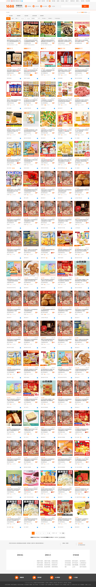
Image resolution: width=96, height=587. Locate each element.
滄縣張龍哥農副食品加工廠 (45, 43)
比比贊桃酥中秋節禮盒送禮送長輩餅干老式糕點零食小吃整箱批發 (64, 280)
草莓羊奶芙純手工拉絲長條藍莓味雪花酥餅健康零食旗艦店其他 (47, 460)
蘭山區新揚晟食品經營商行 (45, 103)
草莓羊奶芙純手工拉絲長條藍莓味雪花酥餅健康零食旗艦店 (64, 190)
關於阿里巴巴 (60, 582)
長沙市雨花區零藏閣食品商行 (11, 432)
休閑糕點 (29, 44)
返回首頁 (56, 537)
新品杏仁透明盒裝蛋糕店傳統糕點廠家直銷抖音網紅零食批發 (30, 71)
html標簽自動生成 (83, 562)
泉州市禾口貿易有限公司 (11, 43)
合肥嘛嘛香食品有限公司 (62, 162)
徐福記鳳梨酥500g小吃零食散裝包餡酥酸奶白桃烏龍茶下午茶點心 (47, 131)
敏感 (65, 566)
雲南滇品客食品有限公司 (11, 162)
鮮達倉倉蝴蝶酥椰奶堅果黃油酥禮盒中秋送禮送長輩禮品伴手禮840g (30, 190)
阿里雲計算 (57, 584)
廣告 (20, 41)
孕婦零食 (46, 44)
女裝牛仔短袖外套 (83, 566)
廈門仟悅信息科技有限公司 (77, 562)
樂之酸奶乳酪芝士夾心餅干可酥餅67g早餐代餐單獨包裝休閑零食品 (48, 520)
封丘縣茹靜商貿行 (78, 103)
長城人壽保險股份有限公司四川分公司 (72, 564)
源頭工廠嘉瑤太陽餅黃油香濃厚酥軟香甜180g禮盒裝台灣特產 (13, 71)
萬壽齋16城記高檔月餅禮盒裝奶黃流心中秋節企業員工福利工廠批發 (81, 220)
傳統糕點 (8, 44)
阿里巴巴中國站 (20, 584)
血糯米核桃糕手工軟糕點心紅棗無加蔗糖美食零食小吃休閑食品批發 (64, 41)
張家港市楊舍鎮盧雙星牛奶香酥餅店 (58, 566)
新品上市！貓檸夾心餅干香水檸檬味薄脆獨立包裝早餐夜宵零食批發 (30, 250)
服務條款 (51, 582)
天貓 (33, 584)
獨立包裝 (42, 44)
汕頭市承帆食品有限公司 (62, 43)
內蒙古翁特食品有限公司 (28, 492)
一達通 (86, 584)
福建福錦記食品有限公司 (11, 73)
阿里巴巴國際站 (14, 584)
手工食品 (63, 44)
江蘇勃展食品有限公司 (79, 222)
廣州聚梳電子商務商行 (62, 432)
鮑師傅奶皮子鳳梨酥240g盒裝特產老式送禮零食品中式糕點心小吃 (13, 131)
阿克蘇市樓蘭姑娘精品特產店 (11, 492)
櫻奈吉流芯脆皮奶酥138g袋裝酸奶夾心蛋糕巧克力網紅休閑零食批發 (47, 280)
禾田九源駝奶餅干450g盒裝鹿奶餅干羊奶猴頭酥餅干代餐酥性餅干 (81, 520)
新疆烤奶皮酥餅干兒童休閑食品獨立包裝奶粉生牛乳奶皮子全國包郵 (13, 490)
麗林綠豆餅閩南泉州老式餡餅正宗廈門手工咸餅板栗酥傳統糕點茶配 (13, 41)
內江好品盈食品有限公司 (28, 432)
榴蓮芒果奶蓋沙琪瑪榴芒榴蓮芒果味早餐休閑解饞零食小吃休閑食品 (64, 160)
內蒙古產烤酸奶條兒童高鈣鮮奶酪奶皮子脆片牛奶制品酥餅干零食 (30, 520)
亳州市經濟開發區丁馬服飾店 (85, 564)
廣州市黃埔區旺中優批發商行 (79, 252)
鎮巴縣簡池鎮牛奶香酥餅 (56, 564)
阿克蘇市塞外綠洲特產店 (62, 252)
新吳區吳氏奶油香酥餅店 (56, 562)
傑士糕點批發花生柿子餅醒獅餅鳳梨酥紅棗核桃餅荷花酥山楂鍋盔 (30, 101)
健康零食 (33, 44)
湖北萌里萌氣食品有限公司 (62, 521)
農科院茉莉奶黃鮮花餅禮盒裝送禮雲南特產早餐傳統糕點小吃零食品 (13, 160)
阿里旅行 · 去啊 (44, 584)
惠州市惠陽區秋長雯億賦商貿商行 (45, 73)
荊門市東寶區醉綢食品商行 (62, 282)
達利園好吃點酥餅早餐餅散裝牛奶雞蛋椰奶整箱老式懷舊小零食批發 (47, 490)
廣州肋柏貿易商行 (10, 462)
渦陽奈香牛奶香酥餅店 (48, 562)
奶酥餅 (67, 543)
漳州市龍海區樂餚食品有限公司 (45, 252)
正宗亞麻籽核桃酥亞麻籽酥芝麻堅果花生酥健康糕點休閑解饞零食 (30, 41)
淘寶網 (30, 584)
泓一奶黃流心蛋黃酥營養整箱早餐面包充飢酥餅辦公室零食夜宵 (47, 71)
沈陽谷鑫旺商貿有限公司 (28, 192)
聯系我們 (65, 582)
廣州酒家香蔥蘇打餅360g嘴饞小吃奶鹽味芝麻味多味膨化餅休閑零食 (81, 250)
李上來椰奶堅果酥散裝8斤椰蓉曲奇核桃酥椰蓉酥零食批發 (82, 190)
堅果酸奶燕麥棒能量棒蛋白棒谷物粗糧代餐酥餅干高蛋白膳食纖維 (64, 520)
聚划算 (36, 584)
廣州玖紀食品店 (44, 222)
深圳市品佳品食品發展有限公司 (79, 73)
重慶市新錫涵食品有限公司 (28, 73)
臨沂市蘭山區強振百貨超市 (28, 103)
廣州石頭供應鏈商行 (62, 192)
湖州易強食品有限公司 (79, 462)
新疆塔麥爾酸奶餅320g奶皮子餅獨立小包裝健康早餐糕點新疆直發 (13, 280)
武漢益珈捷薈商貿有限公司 (11, 521)
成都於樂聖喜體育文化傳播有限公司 (79, 564)
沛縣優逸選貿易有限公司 (62, 492)
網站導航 (69, 582)
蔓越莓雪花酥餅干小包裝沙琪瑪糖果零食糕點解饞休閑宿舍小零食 (13, 190)
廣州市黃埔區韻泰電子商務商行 (28, 462)
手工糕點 (15, 44)
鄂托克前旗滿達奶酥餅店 (41, 564)
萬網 (68, 584)
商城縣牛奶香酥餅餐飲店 (41, 562)
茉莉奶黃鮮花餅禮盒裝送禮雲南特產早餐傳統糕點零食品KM (47, 250)
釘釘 (79, 584)
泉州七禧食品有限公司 (62, 103)
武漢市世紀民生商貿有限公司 (11, 103)
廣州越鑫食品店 (61, 222)
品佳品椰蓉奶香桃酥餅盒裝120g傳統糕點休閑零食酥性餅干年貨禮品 (30, 131)
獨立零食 (50, 44)
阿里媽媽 (49, 584)
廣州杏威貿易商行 (10, 252)
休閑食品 (59, 44)
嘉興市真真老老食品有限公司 (79, 492)
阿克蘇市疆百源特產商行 (28, 162)
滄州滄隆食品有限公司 (79, 43)
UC (70, 584)
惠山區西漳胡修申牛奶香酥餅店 (50, 566)
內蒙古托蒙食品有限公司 (45, 162)
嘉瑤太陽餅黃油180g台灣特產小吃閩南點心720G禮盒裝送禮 (64, 131)
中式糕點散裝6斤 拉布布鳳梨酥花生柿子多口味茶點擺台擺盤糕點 (47, 101)
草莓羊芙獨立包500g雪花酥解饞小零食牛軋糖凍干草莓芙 (81, 41)
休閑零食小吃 (67, 44)
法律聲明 (47, 582)
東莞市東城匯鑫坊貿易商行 (79, 521)
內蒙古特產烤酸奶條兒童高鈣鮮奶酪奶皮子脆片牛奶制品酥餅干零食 (64, 490)
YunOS (61, 584)
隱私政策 (55, 582)
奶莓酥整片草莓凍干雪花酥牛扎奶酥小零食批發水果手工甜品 (30, 430)
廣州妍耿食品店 (78, 402)
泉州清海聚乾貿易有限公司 (45, 282)
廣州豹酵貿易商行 (61, 402)
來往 (76, 584)
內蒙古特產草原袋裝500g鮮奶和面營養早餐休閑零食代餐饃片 (47, 160)
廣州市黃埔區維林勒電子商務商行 (45, 432)
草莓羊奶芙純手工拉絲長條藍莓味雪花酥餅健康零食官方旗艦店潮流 (81, 400)
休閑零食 (25, 44)
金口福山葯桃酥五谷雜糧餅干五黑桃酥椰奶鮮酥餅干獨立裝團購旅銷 (81, 280)
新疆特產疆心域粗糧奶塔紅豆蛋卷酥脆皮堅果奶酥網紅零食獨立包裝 (64, 250)
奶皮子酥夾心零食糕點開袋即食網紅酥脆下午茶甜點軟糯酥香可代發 (13, 430)
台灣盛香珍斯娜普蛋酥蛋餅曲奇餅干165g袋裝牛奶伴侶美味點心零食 (31, 280)
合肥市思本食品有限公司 (62, 73)
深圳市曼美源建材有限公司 (70, 562)
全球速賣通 (26, 584)
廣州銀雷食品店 (44, 462)
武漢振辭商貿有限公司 (79, 432)
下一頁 (48, 533)
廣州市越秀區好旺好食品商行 (28, 252)
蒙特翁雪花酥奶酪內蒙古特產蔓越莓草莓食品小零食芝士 (30, 490)
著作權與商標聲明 (41, 582)
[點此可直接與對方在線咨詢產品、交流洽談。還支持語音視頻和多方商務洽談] (20, 78)
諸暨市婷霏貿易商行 (28, 521)
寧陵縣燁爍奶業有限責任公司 (11, 282)
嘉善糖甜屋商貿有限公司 (79, 162)
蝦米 (53, 584)
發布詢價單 (80, 543)
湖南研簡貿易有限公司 (45, 492)
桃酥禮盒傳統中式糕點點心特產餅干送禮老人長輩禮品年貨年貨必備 (64, 71)
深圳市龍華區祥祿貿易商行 (79, 282)
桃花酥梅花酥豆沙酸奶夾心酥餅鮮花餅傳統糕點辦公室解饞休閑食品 (81, 101)
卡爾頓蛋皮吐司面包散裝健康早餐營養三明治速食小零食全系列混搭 (81, 160)
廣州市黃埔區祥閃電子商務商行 (11, 222)
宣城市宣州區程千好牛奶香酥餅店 (43, 566)
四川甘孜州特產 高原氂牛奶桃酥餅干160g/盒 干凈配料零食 (82, 131)
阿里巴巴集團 (7, 584)
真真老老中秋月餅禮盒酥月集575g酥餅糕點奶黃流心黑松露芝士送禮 (81, 490)
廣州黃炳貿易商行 (44, 192)
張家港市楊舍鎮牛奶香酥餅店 (49, 564)
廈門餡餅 (12, 44)
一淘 (39, 584)
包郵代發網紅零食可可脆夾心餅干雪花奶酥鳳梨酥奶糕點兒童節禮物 (64, 101)
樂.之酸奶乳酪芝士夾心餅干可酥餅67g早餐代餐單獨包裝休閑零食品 (82, 460)
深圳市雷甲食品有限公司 (45, 521)
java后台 (73, 566)
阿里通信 (64, 584)
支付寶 (73, 584)
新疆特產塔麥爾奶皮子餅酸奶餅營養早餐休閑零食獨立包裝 (30, 160)
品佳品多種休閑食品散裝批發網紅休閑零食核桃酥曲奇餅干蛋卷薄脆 (81, 71)
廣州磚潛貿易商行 (27, 222)
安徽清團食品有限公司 (28, 43)
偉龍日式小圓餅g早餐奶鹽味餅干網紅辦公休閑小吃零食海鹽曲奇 (14, 101)
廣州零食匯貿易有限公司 (28, 282)
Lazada (89, 584)
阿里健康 (82, 584)
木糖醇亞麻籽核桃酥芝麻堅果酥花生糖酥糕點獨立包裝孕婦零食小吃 (47, 41)
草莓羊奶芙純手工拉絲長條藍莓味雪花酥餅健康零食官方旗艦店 (47, 190)
